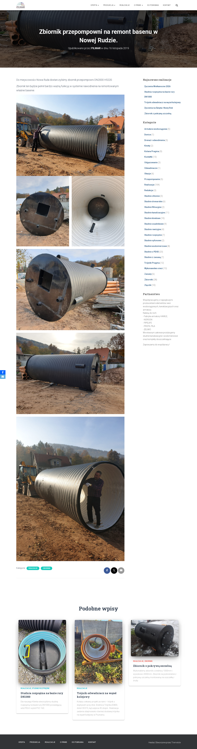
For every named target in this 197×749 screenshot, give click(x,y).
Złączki (147, 285)
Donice (147, 134)
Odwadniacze (150, 168)
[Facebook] (2, 372)
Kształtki (148, 157)
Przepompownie (152, 179)
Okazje (147, 173)
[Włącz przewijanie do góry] (191, 743)
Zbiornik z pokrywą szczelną (157, 113)
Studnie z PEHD (151, 252)
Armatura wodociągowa (155, 129)
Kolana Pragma (151, 151)
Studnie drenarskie (153, 201)
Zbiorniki (46, 568)
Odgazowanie (150, 162)
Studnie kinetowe (152, 218)
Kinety (147, 146)
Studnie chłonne (152, 196)
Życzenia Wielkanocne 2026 (157, 86)
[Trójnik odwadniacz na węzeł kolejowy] (98, 651)
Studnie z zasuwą (152, 257)
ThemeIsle (176, 742)
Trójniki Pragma (152, 263)
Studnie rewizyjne (152, 229)
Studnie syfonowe (152, 240)
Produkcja (108, 5)
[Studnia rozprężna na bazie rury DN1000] (42, 651)
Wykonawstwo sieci (153, 268)
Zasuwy (148, 274)
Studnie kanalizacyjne (154, 212)
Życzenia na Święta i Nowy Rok (158, 108)
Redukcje (148, 190)
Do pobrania (153, 5)
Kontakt (167, 5)
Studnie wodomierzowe (155, 246)
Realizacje (125, 5)
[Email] (2, 376)
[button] (98, 5)
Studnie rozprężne (153, 235)
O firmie (137, 5)
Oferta (94, 5)
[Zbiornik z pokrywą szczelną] (155, 638)
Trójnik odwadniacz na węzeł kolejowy (162, 102)
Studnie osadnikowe (154, 224)
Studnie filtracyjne (152, 207)
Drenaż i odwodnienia (154, 140)
